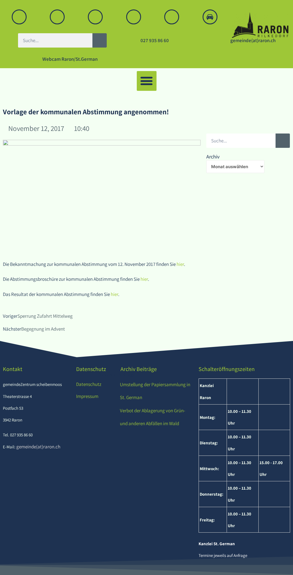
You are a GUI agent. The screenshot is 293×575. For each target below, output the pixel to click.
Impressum (87, 396)
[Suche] (99, 40)
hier (180, 264)
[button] (147, 81)
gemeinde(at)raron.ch (37, 446)
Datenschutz (88, 384)
